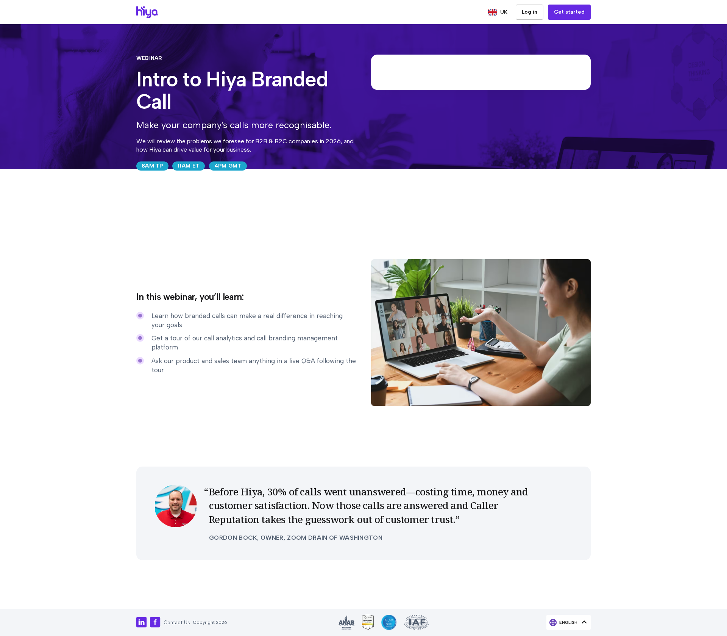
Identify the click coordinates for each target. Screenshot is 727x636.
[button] (497, 12)
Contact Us (177, 622)
